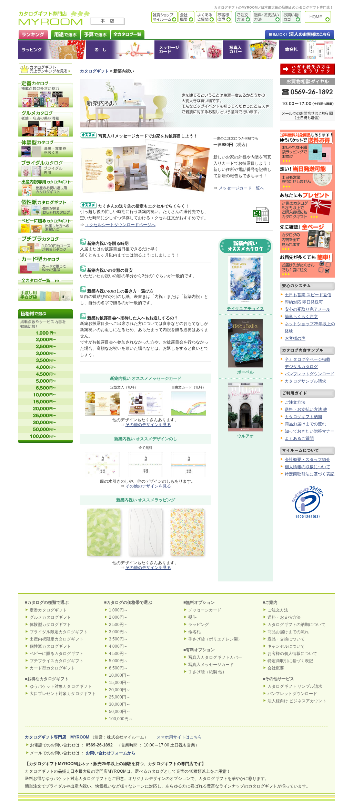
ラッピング (52, 49)
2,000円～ (118, 617)
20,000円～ (119, 689)
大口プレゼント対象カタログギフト (63, 693)
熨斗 (192, 617)
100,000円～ (121, 718)
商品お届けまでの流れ (305, 424)
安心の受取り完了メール (307, 309)
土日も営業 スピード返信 (308, 294)
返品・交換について (286, 639)
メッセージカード (188, 49)
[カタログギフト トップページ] (54, 22)
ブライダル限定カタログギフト (59, 631)
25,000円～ (119, 697)
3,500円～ (118, 639)
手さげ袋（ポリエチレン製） (215, 639)
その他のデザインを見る (148, 424)
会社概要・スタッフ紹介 (307, 459)
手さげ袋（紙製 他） (207, 671)
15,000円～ (119, 682)
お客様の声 (223, 17)
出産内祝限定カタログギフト (56, 639)
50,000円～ (119, 711)
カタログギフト (319, 17)
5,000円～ (118, 660)
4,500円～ (118, 653)
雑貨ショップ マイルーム (154, 17)
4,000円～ (118, 646)
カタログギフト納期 (303, 416)
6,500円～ (118, 668)
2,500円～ (118, 624)
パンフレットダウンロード (309, 373)
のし (120, 49)
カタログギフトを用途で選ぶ (64, 33)
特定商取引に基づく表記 (290, 660)
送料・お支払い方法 (266, 17)
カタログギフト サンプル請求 (295, 686)
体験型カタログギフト (50, 624)
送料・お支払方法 (284, 617)
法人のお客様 (286, 33)
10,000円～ (119, 675)
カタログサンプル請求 (305, 381)
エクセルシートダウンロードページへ (120, 224)
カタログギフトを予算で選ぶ (95, 33)
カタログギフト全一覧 (127, 33)
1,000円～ (118, 610)
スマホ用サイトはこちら (179, 737)
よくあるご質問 (204, 17)
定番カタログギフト (48, 610)
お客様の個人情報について (292, 653)
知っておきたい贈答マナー (309, 431)
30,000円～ (119, 704)
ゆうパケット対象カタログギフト (61, 686)
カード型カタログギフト (52, 668)
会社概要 (186, 17)
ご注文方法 (241, 17)
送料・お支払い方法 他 (306, 409)
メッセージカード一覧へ (241, 188)
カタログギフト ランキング (33, 33)
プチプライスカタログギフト (56, 660)
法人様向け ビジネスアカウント (297, 700)
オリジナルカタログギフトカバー (251, 49)
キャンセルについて (286, 646)
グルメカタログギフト (50, 617)
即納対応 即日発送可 (304, 302)
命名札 (307, 49)
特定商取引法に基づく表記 (309, 474)
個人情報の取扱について (307, 466)
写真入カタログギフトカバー (215, 657)
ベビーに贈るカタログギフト (56, 653)
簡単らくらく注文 (301, 316)
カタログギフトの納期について (296, 624)
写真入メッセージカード (211, 664)
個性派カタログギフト (50, 646)
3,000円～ (118, 631)
